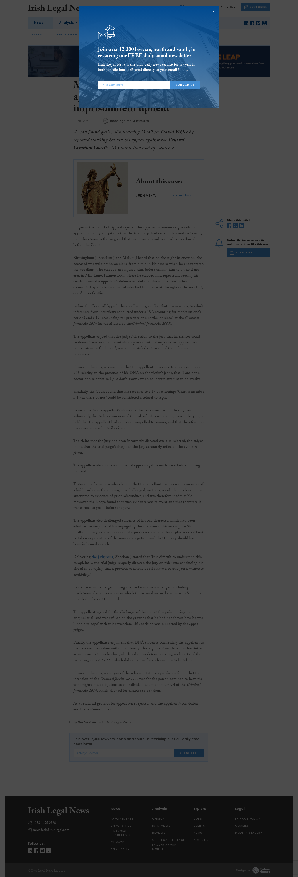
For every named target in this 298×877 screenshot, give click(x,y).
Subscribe (185, 85)
